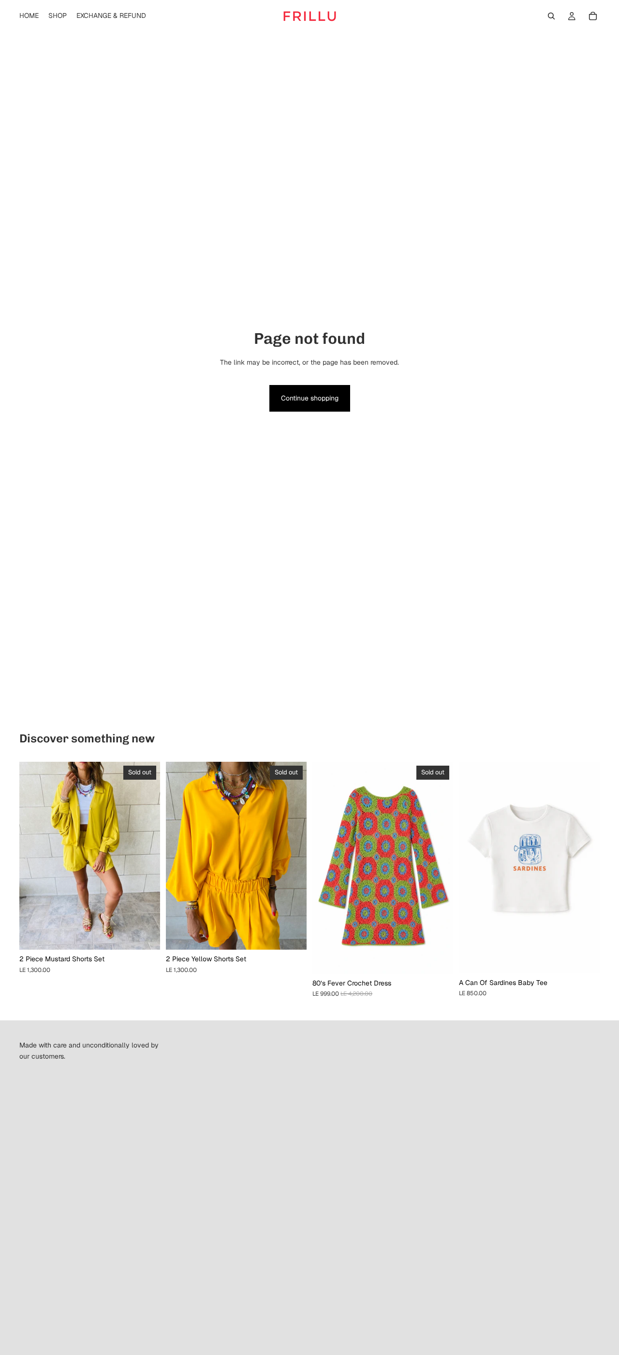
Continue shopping (310, 398)
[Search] (551, 16)
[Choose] (584, 958)
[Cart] (593, 16)
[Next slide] (145, 855)
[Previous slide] (33, 855)
